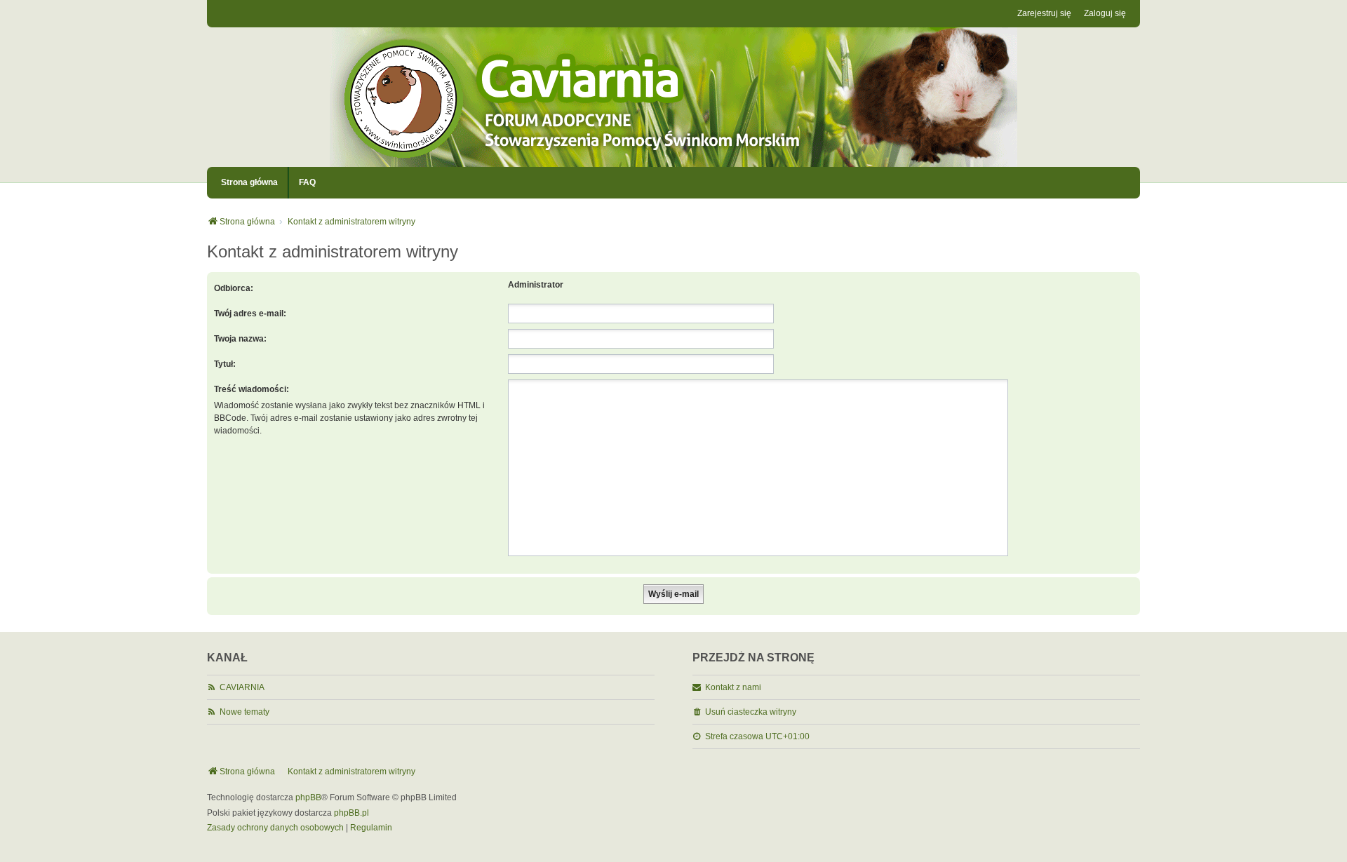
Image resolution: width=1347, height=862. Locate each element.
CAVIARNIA (242, 687)
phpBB (308, 797)
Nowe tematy (244, 712)
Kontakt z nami (733, 687)
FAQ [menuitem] (307, 182)
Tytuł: (225, 364)
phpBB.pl (351, 813)
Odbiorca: (233, 288)
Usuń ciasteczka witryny (750, 712)
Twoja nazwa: (240, 339)
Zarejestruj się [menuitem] (1044, 13)
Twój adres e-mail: (250, 313)
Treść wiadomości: (251, 389)
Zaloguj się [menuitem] (1105, 13)
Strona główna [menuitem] (249, 182)
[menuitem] (275, 828)
